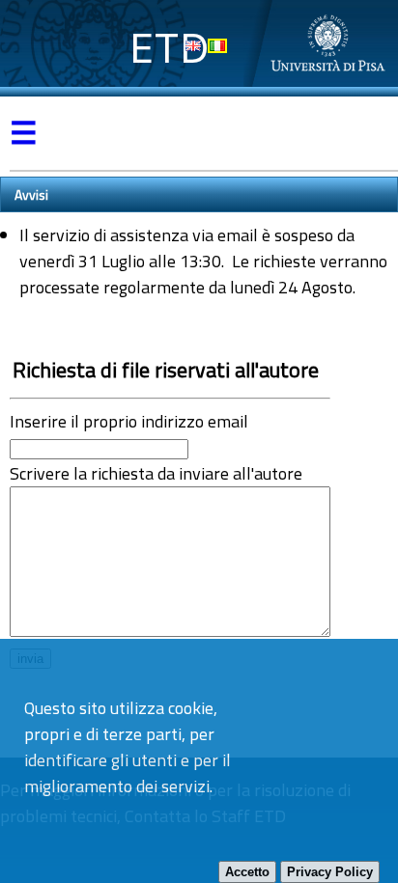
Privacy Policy (330, 872)
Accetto (247, 872)
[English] (193, 46)
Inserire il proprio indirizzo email (129, 421)
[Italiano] (217, 46)
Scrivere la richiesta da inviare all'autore (156, 473)
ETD (169, 47)
